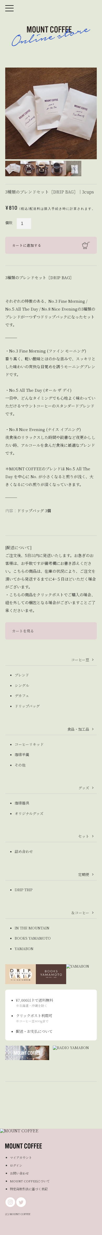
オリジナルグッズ (29, 813)
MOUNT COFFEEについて (30, 1181)
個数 (9, 222)
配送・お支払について (34, 1031)
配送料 (35, 208)
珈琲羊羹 (22, 754)
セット (83, 836)
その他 (20, 765)
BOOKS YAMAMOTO (33, 938)
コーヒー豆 (80, 659)
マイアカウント (21, 1157)
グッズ (83, 787)
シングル (22, 685)
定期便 (83, 874)
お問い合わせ (19, 1173)
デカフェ (22, 695)
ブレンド (22, 674)
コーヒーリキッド (29, 744)
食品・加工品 (78, 729)
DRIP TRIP (23, 889)
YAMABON (24, 948)
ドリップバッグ (27, 706)
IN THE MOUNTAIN (32, 927)
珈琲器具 (22, 803)
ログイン (16, 1165)
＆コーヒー (80, 912)
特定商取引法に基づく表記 (29, 1189)
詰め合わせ (24, 851)
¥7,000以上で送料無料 (34, 1000)
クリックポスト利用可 (34, 1015)
